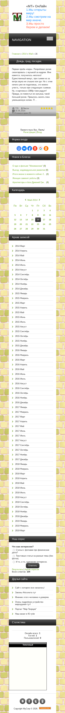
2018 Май (19, 483)
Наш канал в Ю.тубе (25, 614)
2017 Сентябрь (22, 445)
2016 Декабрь (21, 402)
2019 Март (20, 530)
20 (21, 224)
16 (38, 220)
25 (50, 224)
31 (44, 229)
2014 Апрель (21, 251)
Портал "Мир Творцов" (26, 609)
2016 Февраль (22, 355)
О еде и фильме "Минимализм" (27, 166)
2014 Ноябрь (21, 284)
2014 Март (20, 246)
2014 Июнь (20, 260)
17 (44, 220)
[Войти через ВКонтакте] (24, 148)
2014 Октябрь (21, 279)
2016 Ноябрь (21, 398)
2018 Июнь (20, 488)
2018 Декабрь (21, 516)
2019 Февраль (22, 526)
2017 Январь (21, 407)
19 (15, 224)
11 (50, 215)
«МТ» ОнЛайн (36, 6)
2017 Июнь (20, 431)
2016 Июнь (20, 374)
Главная (16, 54)
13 (21, 220)
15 (32, 220)
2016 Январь (21, 350)
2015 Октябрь (21, 336)
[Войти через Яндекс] (35, 148)
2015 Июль (20, 322)
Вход (39, 132)
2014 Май (19, 255)
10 (44, 215)
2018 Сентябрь (22, 502)
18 (50, 220)
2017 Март (20, 417)
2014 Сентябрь (22, 274)
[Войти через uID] (19, 148)
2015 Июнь (20, 317)
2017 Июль (20, 436)
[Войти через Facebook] (29, 148)
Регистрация (29, 132)
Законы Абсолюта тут (25, 592)
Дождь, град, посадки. (29, 61)
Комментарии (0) (23, 113)
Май (31, 54)
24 (44, 224)
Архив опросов (32, 569)
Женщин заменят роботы (24, 178)
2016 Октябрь (21, 393)
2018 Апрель (21, 478)
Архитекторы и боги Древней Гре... (29, 182)
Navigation (21, 40)
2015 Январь (21, 293)
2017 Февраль (22, 412)
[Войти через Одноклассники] (46, 148)
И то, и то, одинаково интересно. (31, 562)
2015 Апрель (21, 307)
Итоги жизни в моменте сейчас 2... (29, 174)
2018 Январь (21, 464)
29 (32, 229)
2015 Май (19, 312)
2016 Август (21, 383)
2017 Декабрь (21, 459)
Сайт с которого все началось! (29, 588)
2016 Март (20, 360)
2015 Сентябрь (22, 331)
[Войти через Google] (40, 148)
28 (27, 229)
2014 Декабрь (21, 289)
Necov (26, 108)
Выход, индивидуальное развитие (28, 170)
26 (15, 229)
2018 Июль (20, 492)
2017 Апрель (21, 421)
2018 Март (20, 473)
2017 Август (21, 440)
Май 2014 (32, 200)
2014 (24, 54)
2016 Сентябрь (22, 388)
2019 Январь (21, 521)
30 (38, 229)
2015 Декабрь (21, 345)
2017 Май (19, 426)
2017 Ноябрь (21, 454)
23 (38, 224)
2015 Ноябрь (21, 341)
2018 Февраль (22, 469)
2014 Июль (20, 265)
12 (15, 220)
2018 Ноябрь (21, 511)
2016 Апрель (21, 364)
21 (27, 224)
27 (21, 229)
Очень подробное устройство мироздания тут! (29, 603)
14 (27, 220)
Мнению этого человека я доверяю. (32, 597)
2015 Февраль (22, 298)
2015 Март (20, 303)
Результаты (17, 569)
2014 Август (21, 270)
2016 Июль (20, 379)
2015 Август (21, 326)
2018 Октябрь (21, 507)
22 (32, 224)
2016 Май (19, 369)
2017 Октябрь (21, 450)
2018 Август (21, 497)
